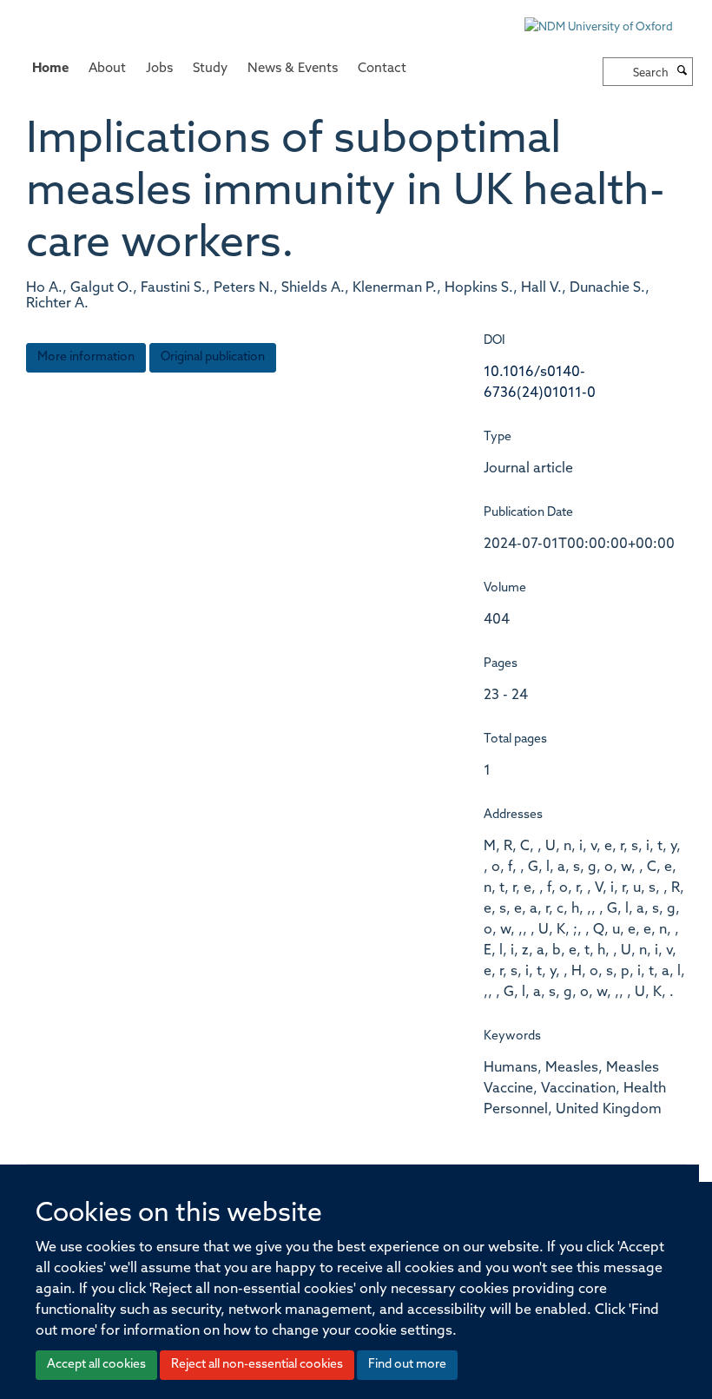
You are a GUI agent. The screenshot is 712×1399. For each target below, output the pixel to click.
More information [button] (86, 357)
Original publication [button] (213, 357)
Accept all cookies (96, 1364)
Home (50, 69)
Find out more (407, 1364)
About (107, 69)
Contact (382, 69)
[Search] (682, 72)
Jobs (159, 69)
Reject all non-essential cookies (257, 1364)
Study (210, 69)
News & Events (292, 69)
